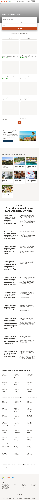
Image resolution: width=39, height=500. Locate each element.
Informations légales (26, 498)
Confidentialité (8, 498)
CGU (4, 498)
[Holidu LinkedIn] (19, 495)
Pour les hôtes (33, 482)
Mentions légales (34, 496)
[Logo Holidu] (6, 2)
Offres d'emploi (15, 482)
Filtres (29, 38)
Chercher (19, 28)
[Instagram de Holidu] (17, 495)
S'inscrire (33, 1)
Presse (23, 487)
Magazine (14, 486)
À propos (14, 484)
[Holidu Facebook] (21, 495)
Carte (11, 38)
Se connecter (28, 1)
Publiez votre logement (20, 1)
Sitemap (20, 498)
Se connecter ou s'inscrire (8, 141)
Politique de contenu (15, 498)
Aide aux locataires (25, 482)
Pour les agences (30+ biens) (33, 485)
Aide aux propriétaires (24, 485)
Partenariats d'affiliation (24, 489)
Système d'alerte (33, 498)
